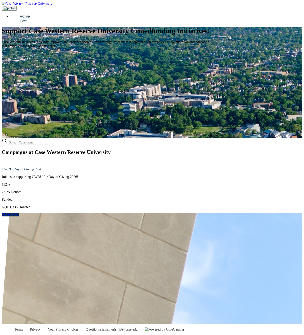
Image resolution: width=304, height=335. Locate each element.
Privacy (35, 329)
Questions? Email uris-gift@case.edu (112, 329)
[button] (9, 8)
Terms (18, 329)
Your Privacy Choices (63, 329)
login (23, 20)
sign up (25, 16)
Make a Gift (10, 214)
